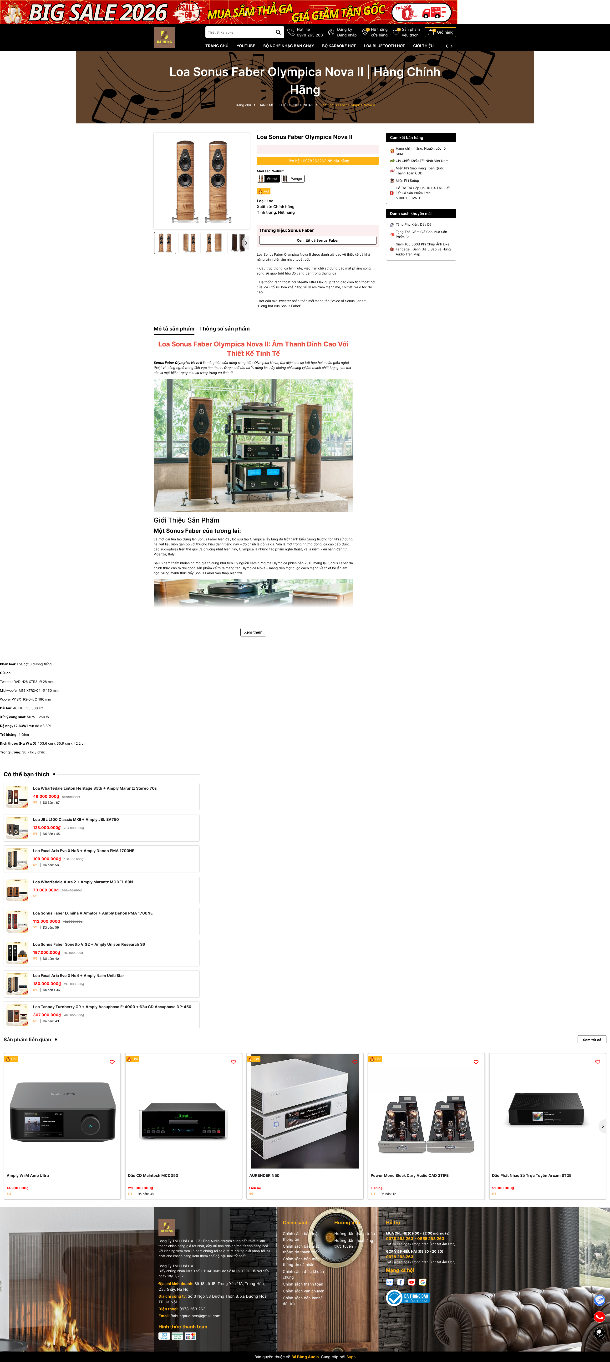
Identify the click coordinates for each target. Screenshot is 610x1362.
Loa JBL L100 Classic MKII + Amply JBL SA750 (76, 819)
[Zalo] (390, 1282)
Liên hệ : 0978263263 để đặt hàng (318, 160)
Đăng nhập (347, 35)
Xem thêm (253, 632)
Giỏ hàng (445, 32)
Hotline (310, 32)
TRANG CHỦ (217, 45)
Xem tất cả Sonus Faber (318, 240)
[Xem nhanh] (67, 1164)
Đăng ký (344, 29)
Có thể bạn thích (27, 774)
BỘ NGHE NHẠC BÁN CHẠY (288, 45)
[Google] (423, 1282)
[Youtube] (412, 1282)
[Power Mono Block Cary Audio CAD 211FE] (426, 1111)
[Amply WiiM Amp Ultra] (62, 1111)
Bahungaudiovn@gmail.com (195, 1315)
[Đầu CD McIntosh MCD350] (184, 1111)
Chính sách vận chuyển (303, 1291)
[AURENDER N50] (305, 1111)
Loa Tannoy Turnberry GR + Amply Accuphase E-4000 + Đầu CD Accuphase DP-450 (112, 1006)
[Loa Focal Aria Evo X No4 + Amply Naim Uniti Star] (17, 984)
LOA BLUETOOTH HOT (384, 45)
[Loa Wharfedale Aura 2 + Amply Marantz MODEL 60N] (17, 890)
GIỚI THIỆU (423, 45)
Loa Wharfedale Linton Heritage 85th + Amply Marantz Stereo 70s (95, 788)
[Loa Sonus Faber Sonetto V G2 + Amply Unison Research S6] (17, 953)
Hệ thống (379, 32)
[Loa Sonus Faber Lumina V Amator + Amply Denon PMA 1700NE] (17, 921)
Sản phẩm (411, 32)
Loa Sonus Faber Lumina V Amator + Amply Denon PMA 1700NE (93, 913)
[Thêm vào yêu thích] (112, 1061)
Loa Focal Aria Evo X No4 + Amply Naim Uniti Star (78, 975)
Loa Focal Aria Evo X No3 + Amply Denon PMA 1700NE (83, 850)
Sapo (351, 1356)
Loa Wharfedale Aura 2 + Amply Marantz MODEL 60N (83, 881)
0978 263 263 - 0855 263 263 (415, 1238)
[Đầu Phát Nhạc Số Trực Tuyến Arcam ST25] (548, 1111)
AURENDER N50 (264, 1175)
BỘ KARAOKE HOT (339, 45)
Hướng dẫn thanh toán (354, 1233)
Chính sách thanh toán (303, 1284)
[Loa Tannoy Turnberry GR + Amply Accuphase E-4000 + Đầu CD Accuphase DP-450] (17, 1015)
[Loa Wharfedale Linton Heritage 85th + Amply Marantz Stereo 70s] (17, 797)
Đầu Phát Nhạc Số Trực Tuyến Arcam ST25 (531, 1175)
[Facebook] (401, 1282)
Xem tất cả (592, 1039)
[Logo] (164, 37)
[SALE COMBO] (229, 12)
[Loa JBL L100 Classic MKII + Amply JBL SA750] (17, 828)
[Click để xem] (201, 181)
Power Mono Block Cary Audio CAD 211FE (410, 1175)
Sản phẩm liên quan (27, 1039)
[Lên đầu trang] (600, 1350)
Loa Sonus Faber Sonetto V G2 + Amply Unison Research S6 (89, 944)
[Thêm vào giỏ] (57, 1164)
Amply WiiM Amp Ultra (28, 1175)
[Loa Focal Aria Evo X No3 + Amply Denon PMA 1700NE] (17, 859)
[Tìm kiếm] (278, 32)
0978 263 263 (192, 1308)
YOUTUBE (246, 45)
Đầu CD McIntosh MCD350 (153, 1175)
